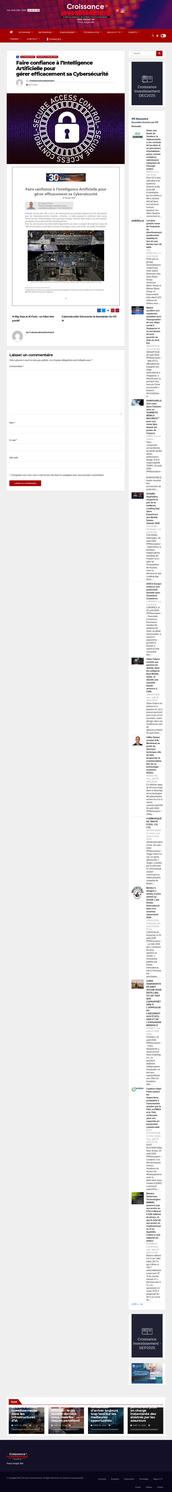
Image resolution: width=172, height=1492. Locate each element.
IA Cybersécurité (27, 57)
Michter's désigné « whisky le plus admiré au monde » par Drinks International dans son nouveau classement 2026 (153, 903)
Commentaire (16, 366)
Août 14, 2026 (20, 1425)
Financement (68, 32)
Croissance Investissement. (73, 1478)
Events (133, 32)
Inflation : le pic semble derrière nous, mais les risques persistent (65, 1415)
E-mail (13, 440)
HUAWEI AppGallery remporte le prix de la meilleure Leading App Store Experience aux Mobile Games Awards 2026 (153, 508)
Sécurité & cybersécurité (47, 57)
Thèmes (14, 39)
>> (141, 1304)
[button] (153, 35)
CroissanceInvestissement (41, 81)
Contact (32, 39)
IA (17, 57)
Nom (12, 423)
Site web (13, 457)
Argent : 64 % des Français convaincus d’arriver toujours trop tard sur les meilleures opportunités (104, 1410)
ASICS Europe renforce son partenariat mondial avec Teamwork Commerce (153, 591)
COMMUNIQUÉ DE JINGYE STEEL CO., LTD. (154, 823)
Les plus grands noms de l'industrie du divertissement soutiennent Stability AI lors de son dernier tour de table (154, 233)
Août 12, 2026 (60, 1425)
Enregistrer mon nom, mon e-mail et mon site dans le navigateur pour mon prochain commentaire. (58, 475)
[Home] (11, 32)
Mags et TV (114, 32)
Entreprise (45, 32)
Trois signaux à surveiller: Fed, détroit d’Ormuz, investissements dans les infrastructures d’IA (24, 1410)
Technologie (91, 32)
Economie (25, 32)
